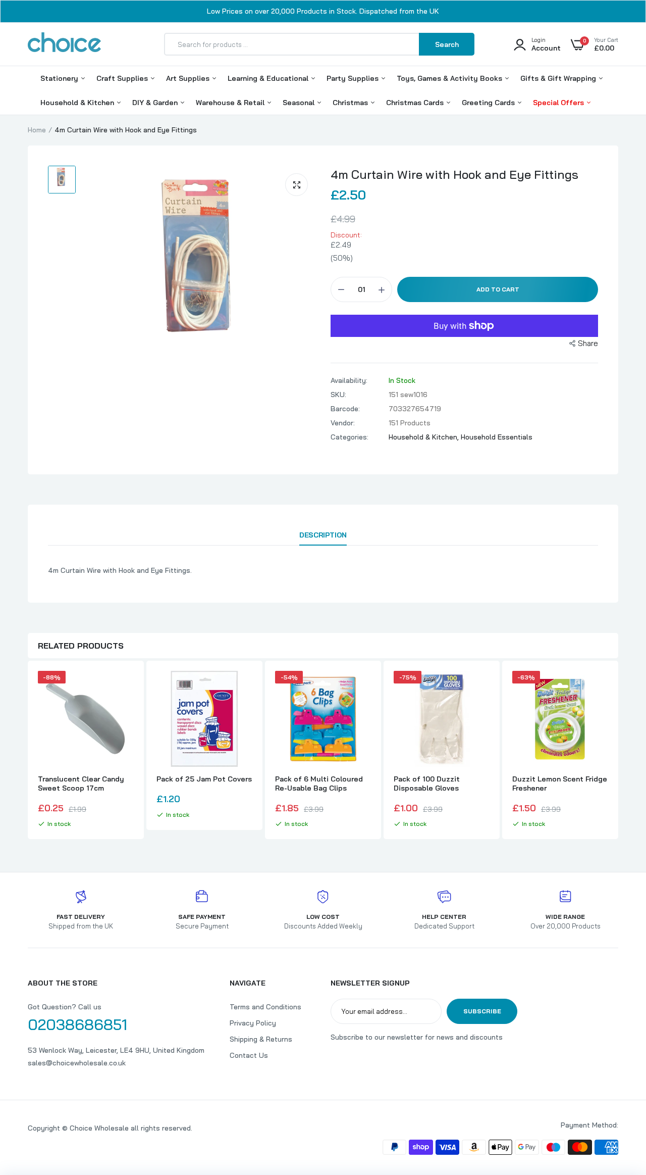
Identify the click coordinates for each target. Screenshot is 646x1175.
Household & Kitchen (78, 102)
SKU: (338, 394)
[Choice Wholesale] (64, 44)
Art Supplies (188, 78)
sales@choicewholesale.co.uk (77, 1062)
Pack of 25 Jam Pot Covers (204, 779)
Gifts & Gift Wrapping (559, 78)
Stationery (60, 78)
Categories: (349, 437)
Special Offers (559, 102)
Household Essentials (496, 437)
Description (322, 535)
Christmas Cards (416, 102)
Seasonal (299, 102)
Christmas (351, 102)
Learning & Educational (269, 78)
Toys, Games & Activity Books (450, 78)
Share (588, 343)
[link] (125, 687)
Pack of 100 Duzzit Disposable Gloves (427, 783)
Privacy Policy (253, 1022)
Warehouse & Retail (231, 102)
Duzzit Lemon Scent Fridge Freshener (559, 783)
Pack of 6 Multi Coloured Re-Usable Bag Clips (319, 783)
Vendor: (343, 422)
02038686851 (77, 1024)
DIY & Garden (156, 102)
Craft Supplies (123, 78)
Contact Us (249, 1055)
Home (37, 129)
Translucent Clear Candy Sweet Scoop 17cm (81, 783)
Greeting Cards (489, 102)
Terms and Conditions (265, 1006)
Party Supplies (354, 78)
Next (618, 751)
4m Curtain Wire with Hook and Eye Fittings (454, 174)
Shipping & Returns (261, 1039)
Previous (27, 751)
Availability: (349, 380)
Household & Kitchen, (425, 437)
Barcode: (345, 408)
